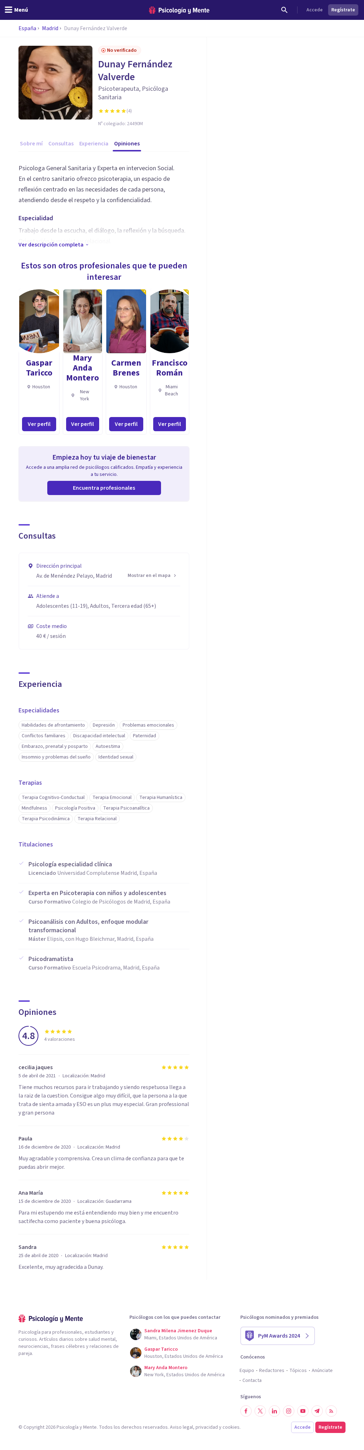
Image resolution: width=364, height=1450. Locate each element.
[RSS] (331, 1411)
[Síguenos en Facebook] (246, 1411)
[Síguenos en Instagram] (288, 1411)
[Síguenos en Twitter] (260, 1411)
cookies (231, 1427)
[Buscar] (284, 10)
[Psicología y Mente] (179, 10)
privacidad (207, 1427)
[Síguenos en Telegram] (317, 1411)
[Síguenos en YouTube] (303, 1411)
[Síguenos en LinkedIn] (274, 1411)
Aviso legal (181, 1427)
